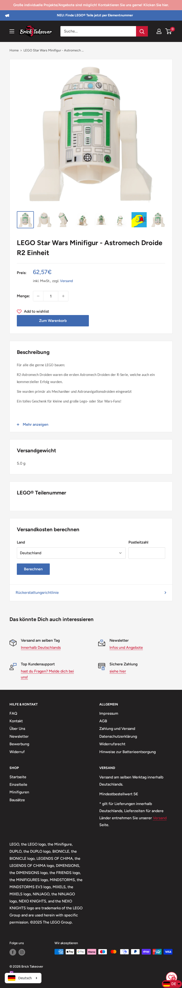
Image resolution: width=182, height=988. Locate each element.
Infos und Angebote (126, 647)
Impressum (108, 713)
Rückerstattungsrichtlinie (37, 592)
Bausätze (17, 800)
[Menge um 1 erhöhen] (63, 296)
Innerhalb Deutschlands (41, 647)
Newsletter (19, 736)
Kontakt (16, 721)
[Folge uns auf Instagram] (21, 952)
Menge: (23, 296)
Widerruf (17, 752)
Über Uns (17, 728)
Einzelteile (18, 784)
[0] (169, 31)
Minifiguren (19, 792)
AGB (103, 721)
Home (14, 50)
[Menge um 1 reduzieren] (38, 296)
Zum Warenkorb (53, 320)
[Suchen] (142, 31)
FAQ (13, 713)
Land (21, 542)
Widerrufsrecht (112, 744)
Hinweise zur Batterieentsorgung (127, 752)
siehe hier (117, 671)
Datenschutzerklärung (118, 736)
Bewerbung (19, 744)
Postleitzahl (138, 542)
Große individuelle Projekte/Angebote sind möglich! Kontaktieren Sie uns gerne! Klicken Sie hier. (91, 5)
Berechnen (33, 569)
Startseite (17, 777)
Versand (66, 281)
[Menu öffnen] (11, 31)
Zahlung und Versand (117, 728)
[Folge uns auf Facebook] (12, 952)
